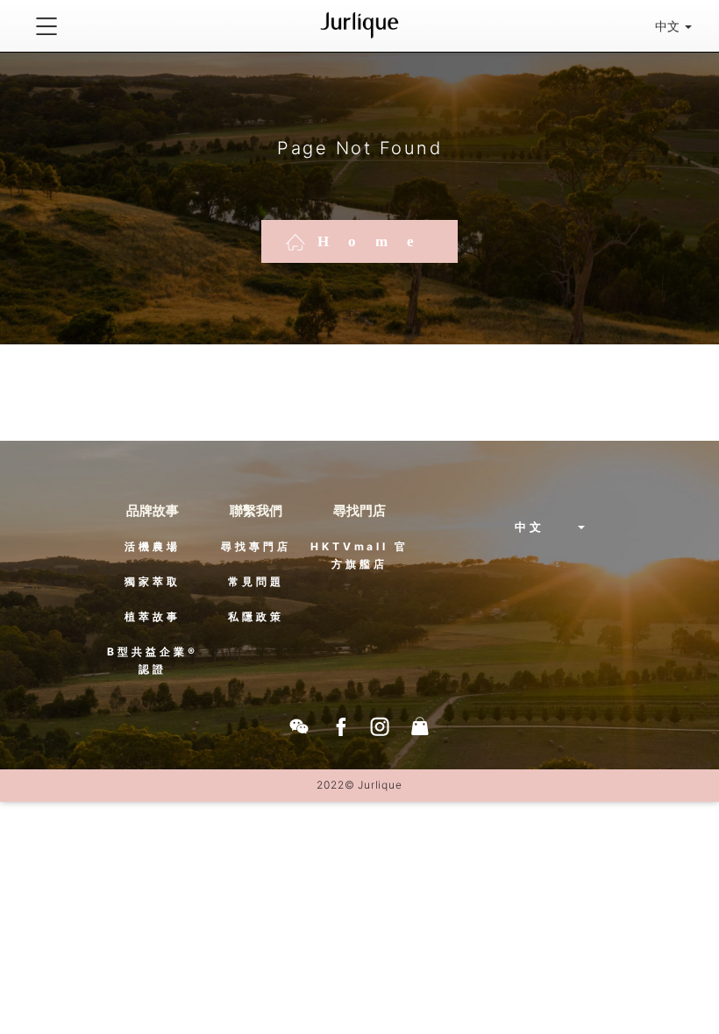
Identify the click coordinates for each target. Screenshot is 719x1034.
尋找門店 (359, 510)
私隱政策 (256, 616)
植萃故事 (153, 616)
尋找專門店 (256, 546)
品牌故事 (152, 510)
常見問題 (256, 581)
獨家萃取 (153, 581)
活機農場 (153, 546)
